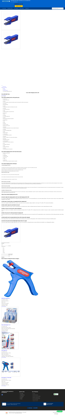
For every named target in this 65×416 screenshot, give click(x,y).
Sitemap (21, 398)
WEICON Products (5, 90)
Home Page (4, 8)
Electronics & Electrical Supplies (36, 396)
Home (4, 88)
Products (4, 89)
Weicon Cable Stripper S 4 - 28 (6, 324)
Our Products (16, 8)
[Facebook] (2, 395)
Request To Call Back (4, 87)
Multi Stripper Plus (4, 350)
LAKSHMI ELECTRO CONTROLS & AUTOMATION (20, 1)
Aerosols (34, 393)
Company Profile (10, 8)
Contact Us (27, 8)
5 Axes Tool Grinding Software (36, 398)
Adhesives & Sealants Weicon (36, 397)
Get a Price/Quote (4, 95)
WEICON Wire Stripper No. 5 (6, 298)
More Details (22, 8)
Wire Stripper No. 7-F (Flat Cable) (6, 377)
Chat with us (60, 411)
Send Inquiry (4, 86)
